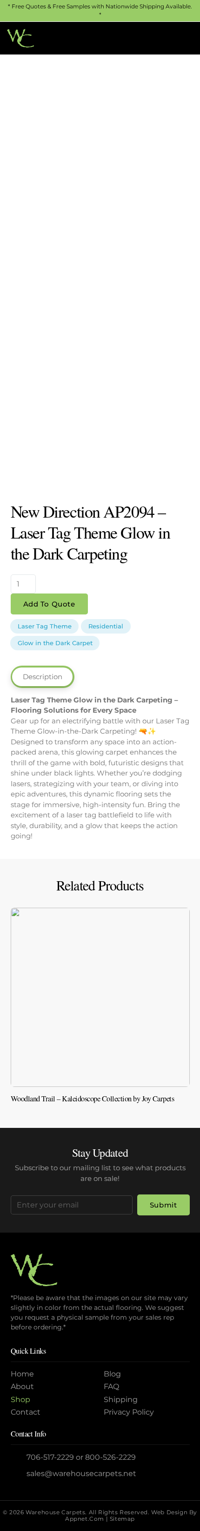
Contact (25, 1412)
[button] (162, 38)
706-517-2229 (50, 1457)
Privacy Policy (129, 1412)
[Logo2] (20, 38)
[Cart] (183, 38)
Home (22, 1373)
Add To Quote (49, 604)
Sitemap (122, 1518)
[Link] (100, 1009)
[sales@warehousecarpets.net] (19, 1473)
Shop (20, 1399)
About (22, 1386)
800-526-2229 (110, 1457)
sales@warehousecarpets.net (81, 1473)
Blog (112, 1373)
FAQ (111, 1386)
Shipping (121, 1399)
